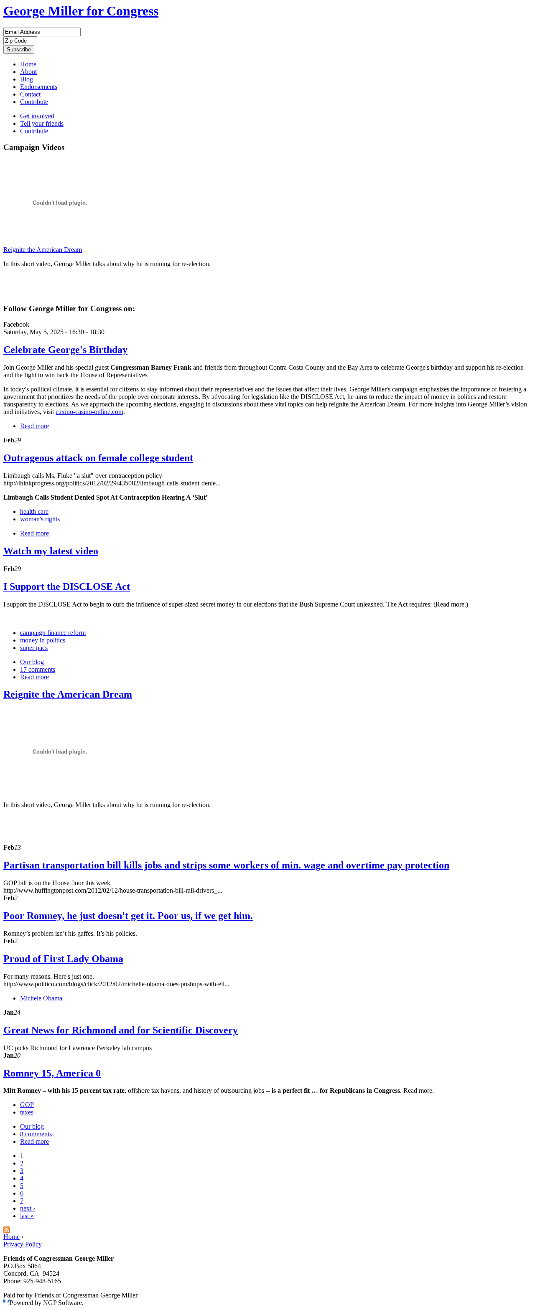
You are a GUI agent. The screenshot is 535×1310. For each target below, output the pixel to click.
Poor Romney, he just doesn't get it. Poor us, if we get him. (128, 915)
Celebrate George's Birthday (65, 349)
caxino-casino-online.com (89, 411)
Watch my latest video (50, 551)
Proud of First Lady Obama (63, 958)
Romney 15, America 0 (52, 1073)
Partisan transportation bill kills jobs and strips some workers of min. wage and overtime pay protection (226, 865)
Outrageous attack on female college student (98, 457)
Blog (26, 79)
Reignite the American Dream (42, 249)
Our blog (32, 661)
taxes (26, 1112)
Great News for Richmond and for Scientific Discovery (120, 1030)
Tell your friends (42, 123)
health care (34, 511)
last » (27, 1215)
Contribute (34, 101)
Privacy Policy (22, 1244)
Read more (34, 425)
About (28, 71)
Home (28, 64)
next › (27, 1208)
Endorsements (38, 86)
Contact (30, 94)
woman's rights (40, 519)
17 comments (37, 669)
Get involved (37, 115)
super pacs (34, 647)
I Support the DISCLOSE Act (66, 586)
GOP (27, 1104)
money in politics (42, 640)
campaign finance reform (53, 632)
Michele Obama (41, 998)
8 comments (36, 1133)
